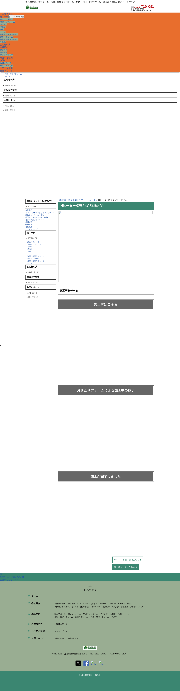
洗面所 (3, 27)
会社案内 (4, 47)
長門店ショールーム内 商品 (36, 217)
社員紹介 (28, 222)
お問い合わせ (6, 60)
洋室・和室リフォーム (9, 34)
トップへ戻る (90, 590)
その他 (3, 42)
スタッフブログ (60, 631)
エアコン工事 (6, 68)
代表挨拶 (3, 50)
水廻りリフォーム (7, 22)
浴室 (2, 29)
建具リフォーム (6, 37)
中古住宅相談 (6, 14)
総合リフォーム (6, 19)
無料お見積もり (6, 66)
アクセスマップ (6, 55)
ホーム (34, 596)
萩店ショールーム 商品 (34, 215)
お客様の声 (5, 44)
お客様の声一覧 (60, 624)
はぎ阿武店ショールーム (34, 220)
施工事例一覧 (59, 614)
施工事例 (4, 16)
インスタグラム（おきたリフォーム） (40, 213)
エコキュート (6, 71)
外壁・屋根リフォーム (9, 39)
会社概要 (3, 52)
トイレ (3, 32)
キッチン (3, 24)
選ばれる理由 (6, 57)
